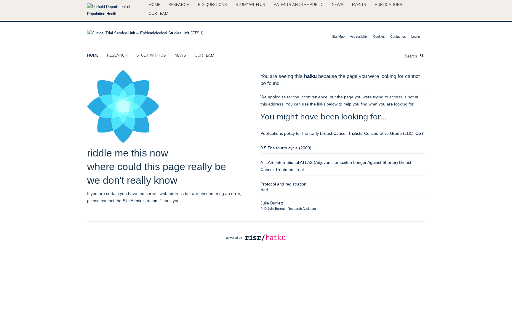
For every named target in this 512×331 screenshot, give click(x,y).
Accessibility (359, 36)
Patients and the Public (298, 4)
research (117, 55)
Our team (158, 13)
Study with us (250, 4)
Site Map (338, 36)
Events (359, 4)
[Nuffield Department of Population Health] (115, 10)
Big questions (212, 4)
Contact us (398, 36)
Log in (415, 36)
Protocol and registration (283, 184)
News (337, 4)
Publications (388, 4)
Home (154, 4)
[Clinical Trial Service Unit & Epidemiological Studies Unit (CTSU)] (145, 31)
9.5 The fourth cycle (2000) (285, 147)
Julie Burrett (271, 203)
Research (179, 4)
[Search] (421, 55)
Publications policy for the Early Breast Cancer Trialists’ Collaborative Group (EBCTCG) (341, 133)
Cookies (379, 36)
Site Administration (140, 200)
